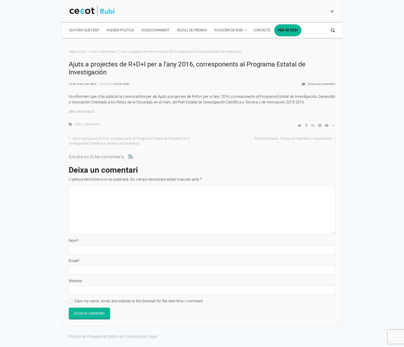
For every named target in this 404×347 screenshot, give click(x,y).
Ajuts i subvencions (103, 51)
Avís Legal (148, 336)
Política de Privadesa (86, 336)
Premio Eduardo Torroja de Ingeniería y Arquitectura (293, 139)
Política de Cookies (122, 336)
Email (74, 261)
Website (75, 281)
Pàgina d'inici (77, 51)
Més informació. (82, 111)
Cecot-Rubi (121, 84)
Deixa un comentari (321, 84)
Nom (74, 240)
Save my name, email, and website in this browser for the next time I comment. (139, 301)
